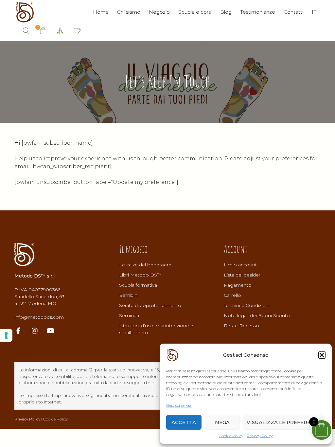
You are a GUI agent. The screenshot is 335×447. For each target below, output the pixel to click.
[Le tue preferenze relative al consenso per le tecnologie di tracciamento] (6, 335)
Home (101, 12)
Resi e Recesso (241, 326)
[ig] (37, 331)
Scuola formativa (138, 285)
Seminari (129, 315)
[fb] (21, 331)
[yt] (53, 331)
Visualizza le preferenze (284, 422)
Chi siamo (128, 12)
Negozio (159, 12)
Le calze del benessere (145, 265)
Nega (222, 422)
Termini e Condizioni (247, 305)
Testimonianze (257, 12)
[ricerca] (26, 31)
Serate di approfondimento (150, 305)
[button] (322, 355)
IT (314, 12)
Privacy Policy (260, 435)
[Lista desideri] (77, 31)
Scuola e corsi (195, 12)
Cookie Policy (231, 435)
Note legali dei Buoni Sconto (257, 315)
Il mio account (240, 265)
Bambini (128, 295)
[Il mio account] (60, 31)
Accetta (183, 422)
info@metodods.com (39, 317)
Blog (226, 12)
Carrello (232, 295)
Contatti (293, 12)
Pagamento (238, 285)
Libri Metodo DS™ (140, 275)
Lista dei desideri (242, 275)
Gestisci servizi (179, 405)
